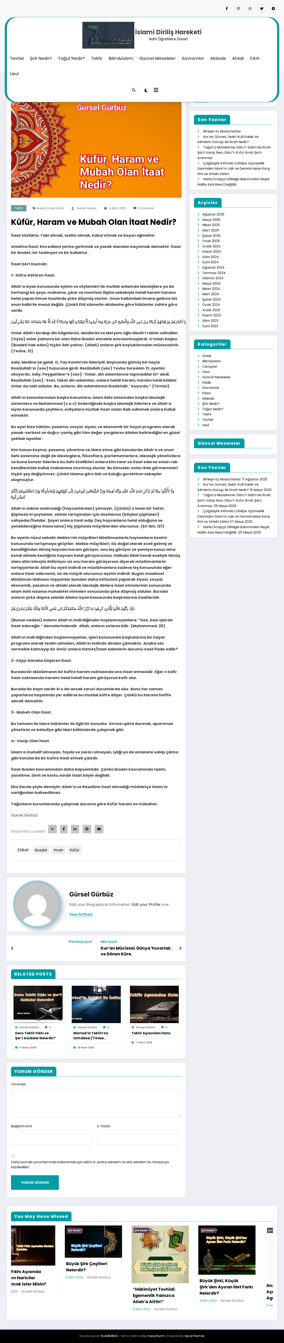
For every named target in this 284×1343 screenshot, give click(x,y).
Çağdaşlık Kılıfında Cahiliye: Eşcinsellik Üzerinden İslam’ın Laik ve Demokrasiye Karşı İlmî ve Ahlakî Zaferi (233, 168)
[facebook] (64, 829)
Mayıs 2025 (211, 219)
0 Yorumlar (146, 208)
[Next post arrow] (180, 948)
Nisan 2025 (211, 225)
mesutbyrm (156, 1336)
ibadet (41, 208)
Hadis (206, 382)
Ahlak (238, 58)
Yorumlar (18, 1084)
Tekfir (96, 58)
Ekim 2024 (210, 257)
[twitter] (262, 8)
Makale (218, 58)
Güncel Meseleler (157, 58)
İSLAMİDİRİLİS (109, 1336)
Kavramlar (193, 58)
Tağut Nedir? (71, 58)
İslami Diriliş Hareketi (168, 32)
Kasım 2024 (211, 251)
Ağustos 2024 (213, 267)
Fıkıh (254, 58)
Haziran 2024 (212, 278)
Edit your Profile (146, 904)
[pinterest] (87, 829)
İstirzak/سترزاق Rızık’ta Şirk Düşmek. (242, 1261)
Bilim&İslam (121, 58)
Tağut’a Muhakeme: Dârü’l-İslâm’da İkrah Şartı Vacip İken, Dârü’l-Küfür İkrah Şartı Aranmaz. (234, 152)
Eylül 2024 (210, 262)
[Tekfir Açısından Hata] (154, 1004)
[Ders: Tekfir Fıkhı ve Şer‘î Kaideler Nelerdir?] (38, 1004)
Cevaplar (209, 366)
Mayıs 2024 (211, 283)
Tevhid (17, 58)
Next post (109, 942)
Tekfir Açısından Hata (151, 1033)
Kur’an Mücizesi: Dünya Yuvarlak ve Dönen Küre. (136, 951)
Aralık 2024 (211, 246)
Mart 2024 (210, 294)
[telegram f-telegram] (273, 8)
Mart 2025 (210, 230)
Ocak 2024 (211, 304)
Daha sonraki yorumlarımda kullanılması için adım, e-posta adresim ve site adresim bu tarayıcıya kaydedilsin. (90, 1164)
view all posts (81, 914)
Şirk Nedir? (41, 58)
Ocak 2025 (211, 241)
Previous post (80, 942)
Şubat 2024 (211, 299)
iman (51, 208)
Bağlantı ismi (21, 1126)
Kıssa (206, 393)
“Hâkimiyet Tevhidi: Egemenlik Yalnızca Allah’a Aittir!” (39, 1295)
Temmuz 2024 (214, 273)
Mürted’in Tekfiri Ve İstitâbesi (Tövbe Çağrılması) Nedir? (90, 1036)
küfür (60, 208)
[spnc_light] (146, 90)
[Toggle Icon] (155, 90)
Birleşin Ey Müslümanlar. (222, 131)
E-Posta (103, 1126)
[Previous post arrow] (12, 948)
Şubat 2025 (211, 235)
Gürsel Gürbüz (86, 208)
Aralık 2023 (211, 310)
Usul (14, 74)
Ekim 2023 (210, 320)
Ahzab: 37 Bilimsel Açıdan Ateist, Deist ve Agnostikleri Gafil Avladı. (178, 1292)
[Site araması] (133, 90)
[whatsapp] (250, 8)
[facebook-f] (227, 8)
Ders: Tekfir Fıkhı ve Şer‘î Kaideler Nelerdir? (35, 1036)
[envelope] (99, 829)
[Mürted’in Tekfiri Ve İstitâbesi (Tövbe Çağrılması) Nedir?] (96, 1004)
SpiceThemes (195, 1336)
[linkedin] (75, 829)
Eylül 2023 (210, 326)
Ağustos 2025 (213, 214)
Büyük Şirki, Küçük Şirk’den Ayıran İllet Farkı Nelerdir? (111, 1287)
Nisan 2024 (211, 288)
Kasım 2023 (211, 315)
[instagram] (238, 8)
